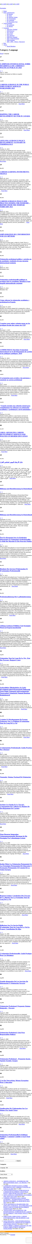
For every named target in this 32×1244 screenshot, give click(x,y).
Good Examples (7, 23)
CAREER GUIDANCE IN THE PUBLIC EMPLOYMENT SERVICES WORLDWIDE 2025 (14, 86)
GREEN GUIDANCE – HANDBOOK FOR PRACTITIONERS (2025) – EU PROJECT (15, 1181)
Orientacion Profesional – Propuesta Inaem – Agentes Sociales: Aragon (15, 1060)
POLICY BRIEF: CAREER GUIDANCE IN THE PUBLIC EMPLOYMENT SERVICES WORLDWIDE (17, 1227)
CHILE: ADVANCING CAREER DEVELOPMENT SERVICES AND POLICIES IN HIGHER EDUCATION (14, 434)
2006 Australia (11, 40)
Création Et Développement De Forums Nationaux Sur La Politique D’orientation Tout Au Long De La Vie (14, 721)
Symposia (6, 28)
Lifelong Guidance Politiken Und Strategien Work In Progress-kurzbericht (15, 627)
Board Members (11, 46)
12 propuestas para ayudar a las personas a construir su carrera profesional (15, 379)
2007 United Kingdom (13, 38)
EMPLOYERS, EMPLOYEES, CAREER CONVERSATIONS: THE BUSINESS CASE (16, 1217)
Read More (22, 104)
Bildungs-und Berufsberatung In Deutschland (16, 489)
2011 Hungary (11, 35)
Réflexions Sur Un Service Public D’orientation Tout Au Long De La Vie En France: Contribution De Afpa (15, 927)
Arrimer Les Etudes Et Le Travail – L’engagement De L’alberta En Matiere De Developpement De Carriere (15, 806)
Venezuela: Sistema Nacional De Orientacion (15, 777)
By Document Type (12, 22)
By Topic (9, 15)
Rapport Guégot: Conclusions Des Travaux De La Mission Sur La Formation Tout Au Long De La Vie (15, 897)
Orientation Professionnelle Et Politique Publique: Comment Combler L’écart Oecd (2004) (15, 1136)
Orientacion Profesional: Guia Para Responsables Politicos (12, 1033)
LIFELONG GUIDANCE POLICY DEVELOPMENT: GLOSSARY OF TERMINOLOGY (13, 142)
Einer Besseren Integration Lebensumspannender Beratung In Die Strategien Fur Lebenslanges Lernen (13, 836)
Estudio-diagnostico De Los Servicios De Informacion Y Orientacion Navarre (14, 982)
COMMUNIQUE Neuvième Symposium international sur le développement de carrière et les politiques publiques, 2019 (16, 351)
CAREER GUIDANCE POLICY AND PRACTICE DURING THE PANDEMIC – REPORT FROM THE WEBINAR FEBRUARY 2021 (15, 204)
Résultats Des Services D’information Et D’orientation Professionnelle (14, 570)
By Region (10, 14)
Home (5, 11)
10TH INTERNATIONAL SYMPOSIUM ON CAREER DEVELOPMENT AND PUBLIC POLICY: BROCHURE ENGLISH (16, 1192)
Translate (12, 1234)
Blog (4, 43)
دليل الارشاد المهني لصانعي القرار (11, 462)
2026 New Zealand (12, 29)
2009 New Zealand (12, 37)
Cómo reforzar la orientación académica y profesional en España (14, 301)
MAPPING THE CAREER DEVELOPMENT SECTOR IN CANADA (15, 115)
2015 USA (10, 34)
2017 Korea (10, 32)
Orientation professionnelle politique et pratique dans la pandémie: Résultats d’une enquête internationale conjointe (15, 281)
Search (18, 1160)
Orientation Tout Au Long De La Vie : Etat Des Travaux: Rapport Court (15, 659)
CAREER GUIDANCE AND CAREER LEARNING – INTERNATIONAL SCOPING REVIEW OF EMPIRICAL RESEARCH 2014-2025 (16, 1200)
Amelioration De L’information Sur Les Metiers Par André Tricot (14, 1109)
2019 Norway (10, 31)
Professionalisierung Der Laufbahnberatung (15, 597)
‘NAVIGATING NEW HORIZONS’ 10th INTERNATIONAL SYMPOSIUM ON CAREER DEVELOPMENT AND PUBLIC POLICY (17, 1212)
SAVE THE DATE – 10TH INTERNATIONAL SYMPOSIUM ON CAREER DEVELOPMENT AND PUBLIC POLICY (17, 1222)
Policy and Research (8, 12)
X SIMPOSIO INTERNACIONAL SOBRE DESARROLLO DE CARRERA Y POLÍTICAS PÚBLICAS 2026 (15, 66)
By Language (10, 20)
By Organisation (11, 18)
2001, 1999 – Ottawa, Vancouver (16, 41)
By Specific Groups (12, 17)
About (5, 45)
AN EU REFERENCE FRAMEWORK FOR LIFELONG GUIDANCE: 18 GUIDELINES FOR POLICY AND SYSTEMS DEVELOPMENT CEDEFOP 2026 (17, 1206)
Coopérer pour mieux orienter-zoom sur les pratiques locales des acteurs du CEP (15, 324)
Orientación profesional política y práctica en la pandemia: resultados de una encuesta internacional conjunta (15, 261)
